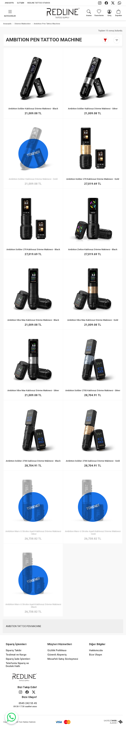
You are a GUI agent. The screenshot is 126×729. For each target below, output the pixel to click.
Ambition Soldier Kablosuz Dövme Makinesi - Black (33, 109)
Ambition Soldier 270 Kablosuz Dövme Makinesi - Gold (92, 179)
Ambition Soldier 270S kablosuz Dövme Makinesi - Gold (93, 461)
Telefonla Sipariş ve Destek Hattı (17, 665)
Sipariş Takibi (13, 650)
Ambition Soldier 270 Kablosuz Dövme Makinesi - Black (33, 249)
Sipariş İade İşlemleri (18, 658)
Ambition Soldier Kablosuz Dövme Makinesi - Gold (33, 179)
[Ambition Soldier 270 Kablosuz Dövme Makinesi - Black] (33, 218)
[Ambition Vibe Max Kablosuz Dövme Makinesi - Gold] (93, 289)
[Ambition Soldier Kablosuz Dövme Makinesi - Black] (33, 77)
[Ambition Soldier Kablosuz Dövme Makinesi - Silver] (93, 77)
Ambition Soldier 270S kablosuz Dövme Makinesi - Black (33, 461)
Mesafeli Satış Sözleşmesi (62, 658)
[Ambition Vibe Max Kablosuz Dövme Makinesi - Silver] (33, 359)
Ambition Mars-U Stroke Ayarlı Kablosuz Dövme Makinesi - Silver (33, 532)
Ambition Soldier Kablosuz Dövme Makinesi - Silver (93, 109)
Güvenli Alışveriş (57, 654)
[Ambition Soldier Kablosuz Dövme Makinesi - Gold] (33, 188)
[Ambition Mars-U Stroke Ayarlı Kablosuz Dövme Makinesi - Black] (33, 616)
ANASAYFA (9, 3)
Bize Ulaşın (95, 654)
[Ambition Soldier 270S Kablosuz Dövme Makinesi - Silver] (93, 359)
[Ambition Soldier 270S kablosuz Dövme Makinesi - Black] (33, 430)
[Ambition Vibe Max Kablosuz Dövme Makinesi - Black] (33, 289)
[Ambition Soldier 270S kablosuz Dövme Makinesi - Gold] (93, 430)
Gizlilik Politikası (56, 650)
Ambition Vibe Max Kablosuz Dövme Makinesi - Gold (92, 320)
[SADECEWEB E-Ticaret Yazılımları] (113, 722)
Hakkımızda (96, 650)
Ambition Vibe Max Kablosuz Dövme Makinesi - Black (33, 320)
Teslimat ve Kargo (16, 654)
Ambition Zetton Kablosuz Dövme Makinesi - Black (92, 249)
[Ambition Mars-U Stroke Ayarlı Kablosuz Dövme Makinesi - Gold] (93, 543)
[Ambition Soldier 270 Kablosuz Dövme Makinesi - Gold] (93, 148)
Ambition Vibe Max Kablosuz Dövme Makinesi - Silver (33, 390)
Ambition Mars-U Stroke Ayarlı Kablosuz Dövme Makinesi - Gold (93, 532)
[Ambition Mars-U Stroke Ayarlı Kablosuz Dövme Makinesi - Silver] (33, 543)
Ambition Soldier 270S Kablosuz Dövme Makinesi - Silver (92, 390)
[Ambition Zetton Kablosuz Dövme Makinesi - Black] (93, 218)
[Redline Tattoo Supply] (63, 13)
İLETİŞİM (20, 3)
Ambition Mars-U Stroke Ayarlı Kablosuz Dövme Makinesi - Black (33, 605)
